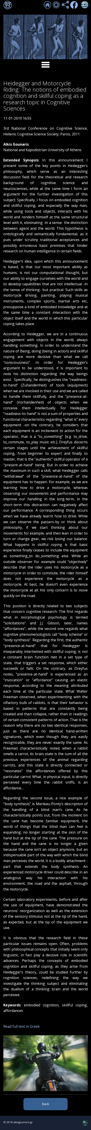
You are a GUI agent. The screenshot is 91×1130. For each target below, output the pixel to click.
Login (7, 5)
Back (45, 1104)
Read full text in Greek (21, 1026)
